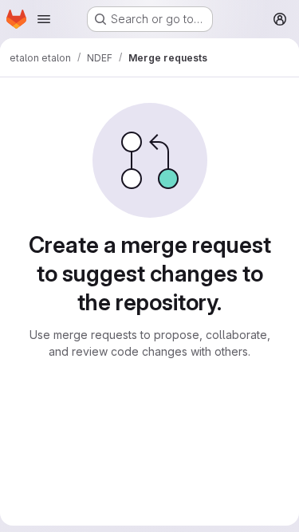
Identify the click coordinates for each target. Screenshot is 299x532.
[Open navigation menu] (44, 19)
